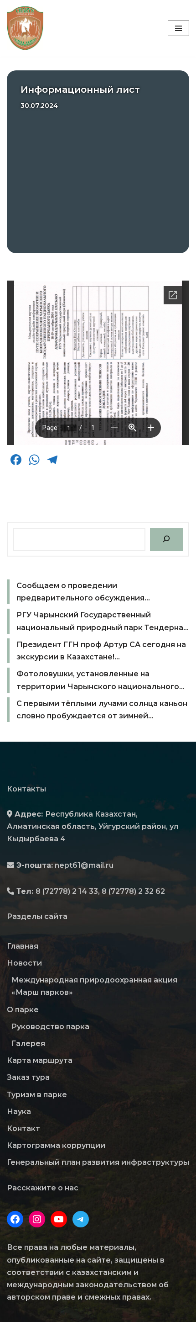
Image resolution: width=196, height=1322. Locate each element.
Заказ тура (28, 1077)
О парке (23, 1009)
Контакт (23, 1128)
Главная (22, 946)
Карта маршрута (39, 1060)
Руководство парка (50, 1026)
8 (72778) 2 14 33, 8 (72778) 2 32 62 (100, 891)
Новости (24, 963)
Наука (19, 1111)
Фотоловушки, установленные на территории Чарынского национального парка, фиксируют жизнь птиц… (97, 680)
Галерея (28, 1043)
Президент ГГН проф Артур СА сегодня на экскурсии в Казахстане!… (101, 650)
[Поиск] (166, 539)
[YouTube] (59, 1219)
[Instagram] (37, 1219)
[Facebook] (15, 1219)
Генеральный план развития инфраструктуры (98, 1162)
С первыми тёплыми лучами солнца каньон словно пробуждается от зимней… (101, 709)
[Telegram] (80, 1219)
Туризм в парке (37, 1094)
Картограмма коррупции (56, 1145)
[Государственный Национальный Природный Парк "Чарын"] (27, 28)
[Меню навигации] (178, 28)
